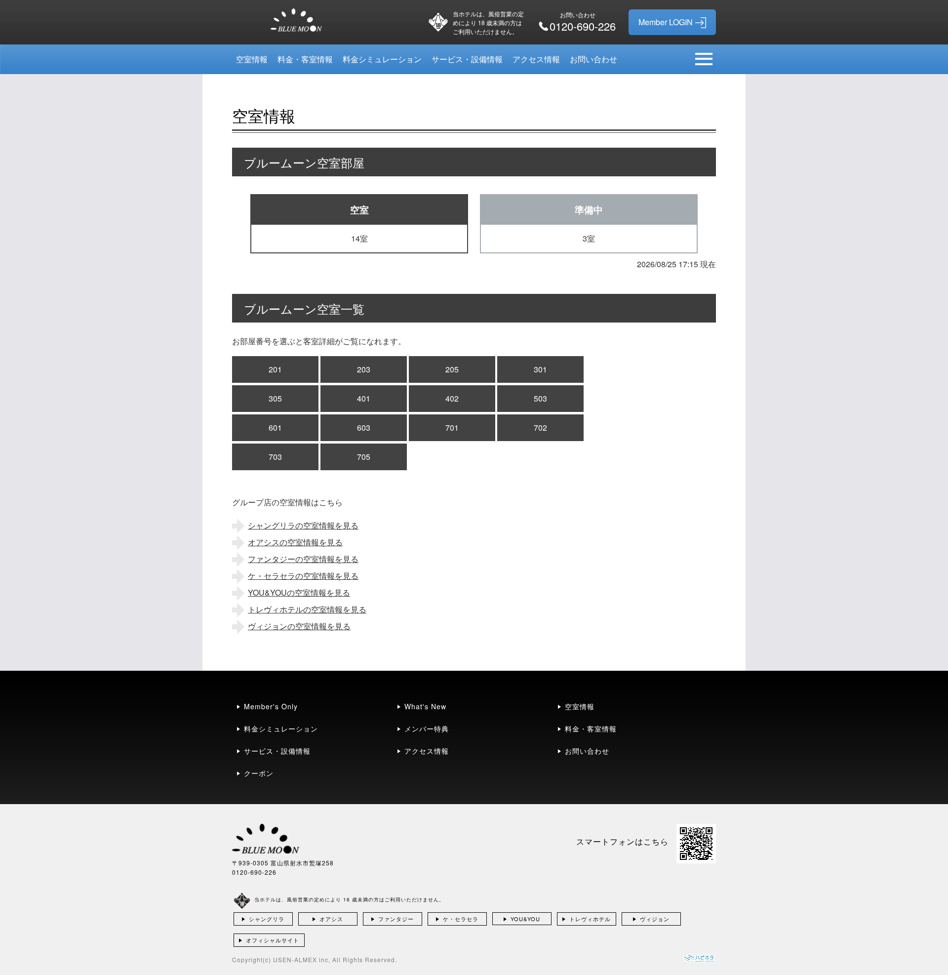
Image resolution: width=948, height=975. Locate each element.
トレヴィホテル (590, 919)
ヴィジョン (655, 919)
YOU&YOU (525, 919)
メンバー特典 (426, 728)
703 (275, 456)
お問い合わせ (593, 59)
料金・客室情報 (305, 59)
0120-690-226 (254, 872)
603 (363, 427)
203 (363, 369)
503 (540, 398)
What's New (425, 706)
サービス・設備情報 (467, 59)
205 (452, 369)
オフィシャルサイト (272, 940)
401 (363, 398)
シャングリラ (266, 919)
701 (452, 427)
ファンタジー (396, 919)
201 (275, 369)
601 (275, 427)
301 (540, 369)
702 (540, 427)
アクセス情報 (536, 59)
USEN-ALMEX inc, (301, 959)
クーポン (259, 773)
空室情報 (252, 59)
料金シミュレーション (382, 59)
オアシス (331, 919)
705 (363, 456)
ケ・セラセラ (460, 919)
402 (452, 398)
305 (275, 398)
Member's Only (271, 706)
